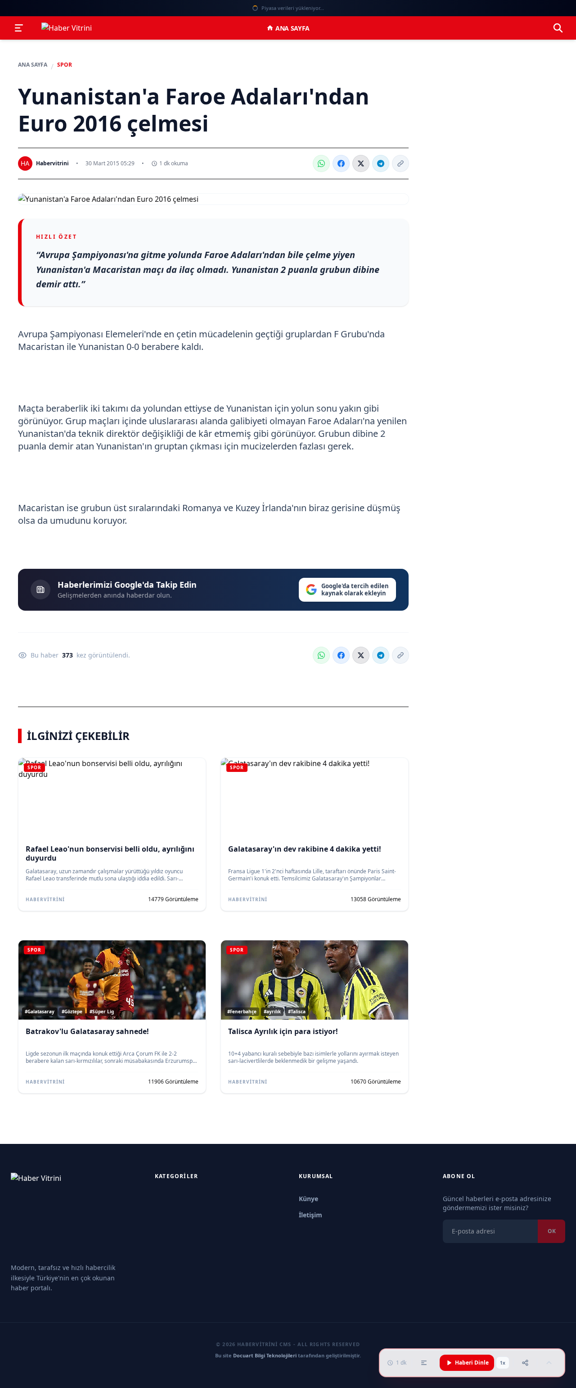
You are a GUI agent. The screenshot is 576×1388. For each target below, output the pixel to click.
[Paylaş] (525, 1363)
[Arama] (558, 28)
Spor (64, 64)
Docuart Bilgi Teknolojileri (265, 1355)
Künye (308, 1198)
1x (502, 1363)
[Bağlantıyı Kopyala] (400, 163)
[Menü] (19, 28)
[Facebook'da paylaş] (341, 163)
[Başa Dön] (549, 1363)
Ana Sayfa (292, 28)
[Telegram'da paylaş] (381, 163)
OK (551, 1231)
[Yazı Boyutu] (424, 1363)
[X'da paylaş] (361, 163)
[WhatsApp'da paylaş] (321, 163)
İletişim (310, 1215)
